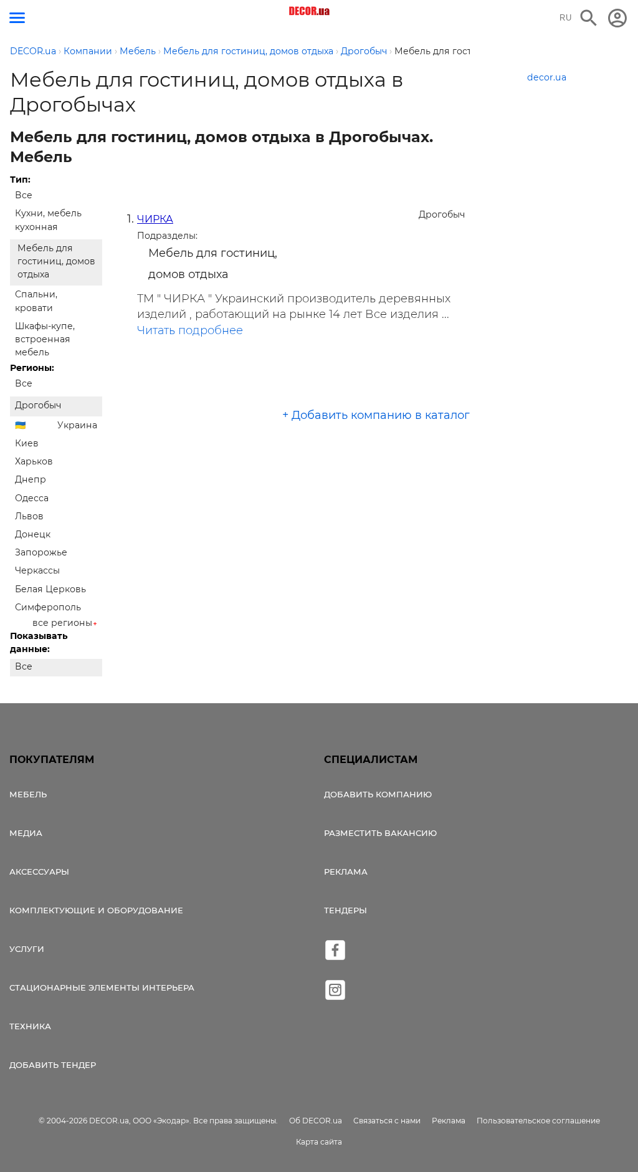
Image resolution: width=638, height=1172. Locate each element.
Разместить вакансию (380, 833)
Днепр (30, 479)
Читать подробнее (190, 330)
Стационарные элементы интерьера (101, 987)
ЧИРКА (155, 219)
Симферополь (48, 607)
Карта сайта (319, 1141)
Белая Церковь (50, 589)
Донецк (32, 534)
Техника (30, 1026)
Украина (77, 425)
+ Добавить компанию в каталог (376, 415)
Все (23, 195)
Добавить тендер (52, 1065)
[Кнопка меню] (17, 17)
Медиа (25, 833)
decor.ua (546, 77)
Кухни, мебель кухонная (48, 220)
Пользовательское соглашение (538, 1120)
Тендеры (345, 910)
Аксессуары (39, 872)
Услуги (26, 949)
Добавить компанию (378, 794)
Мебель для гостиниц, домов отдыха (56, 261)
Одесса (32, 498)
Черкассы (37, 570)
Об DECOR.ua (315, 1120)
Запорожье (41, 552)
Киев (27, 443)
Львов (29, 516)
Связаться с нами (387, 1120)
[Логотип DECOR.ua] (310, 11)
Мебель (28, 794)
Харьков (34, 461)
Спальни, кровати (36, 301)
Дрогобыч (38, 405)
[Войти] (617, 18)
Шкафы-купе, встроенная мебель (45, 339)
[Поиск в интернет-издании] (589, 18)
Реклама (346, 872)
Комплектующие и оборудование (96, 910)
